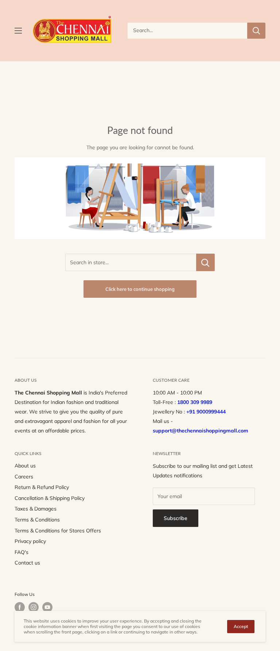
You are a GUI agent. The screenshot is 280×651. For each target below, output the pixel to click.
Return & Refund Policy (42, 487)
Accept (241, 626)
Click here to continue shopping (140, 289)
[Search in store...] (205, 262)
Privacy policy (30, 541)
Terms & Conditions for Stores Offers (58, 530)
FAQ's (21, 552)
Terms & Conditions (37, 519)
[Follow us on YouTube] (47, 607)
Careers (24, 476)
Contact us (27, 562)
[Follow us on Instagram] (33, 607)
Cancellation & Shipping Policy (50, 498)
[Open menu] (18, 31)
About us (25, 465)
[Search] (256, 31)
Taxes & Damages (36, 508)
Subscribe (175, 518)
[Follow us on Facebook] (20, 607)
